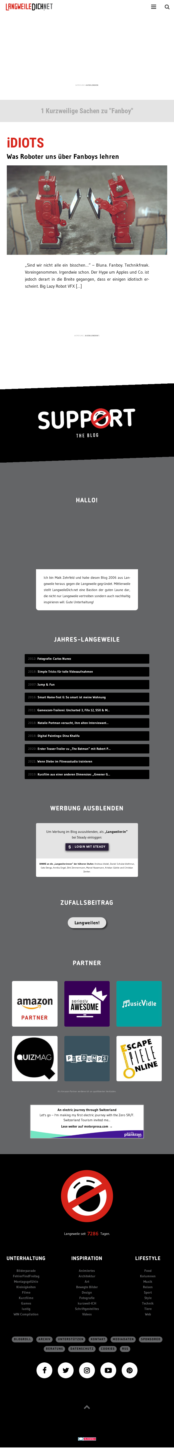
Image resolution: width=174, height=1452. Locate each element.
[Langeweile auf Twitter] (66, 1370)
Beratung (54, 1348)
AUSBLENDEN (92, 85)
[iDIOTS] (87, 209)
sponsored (151, 1339)
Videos (87, 1314)
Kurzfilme (26, 1298)
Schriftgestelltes (87, 1309)
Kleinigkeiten (26, 1287)
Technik (148, 1303)
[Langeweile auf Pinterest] (129, 1370)
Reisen (148, 1287)
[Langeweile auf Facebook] (44, 1370)
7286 (93, 1234)
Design (87, 1292)
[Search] (167, 7)
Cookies (108, 1348)
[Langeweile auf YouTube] (108, 1370)
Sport (148, 1292)
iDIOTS (25, 143)
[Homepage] (33, 7)
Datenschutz (82, 1348)
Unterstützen (71, 1339)
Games (26, 1303)
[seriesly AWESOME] (87, 1003)
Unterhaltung (26, 1258)
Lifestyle (148, 1258)
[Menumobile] (153, 7)
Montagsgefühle (26, 1281)
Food (148, 1270)
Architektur (87, 1276)
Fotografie (86, 1298)
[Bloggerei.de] (87, 1438)
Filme (26, 1292)
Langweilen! (87, 922)
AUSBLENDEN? (92, 335)
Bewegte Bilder (87, 1287)
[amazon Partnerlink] (34, 1003)
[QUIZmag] (34, 1058)
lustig (26, 1309)
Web (148, 1314)
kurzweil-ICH (87, 1303)
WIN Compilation (26, 1314)
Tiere (148, 1309)
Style (148, 1298)
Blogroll (22, 1339)
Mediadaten (123, 1339)
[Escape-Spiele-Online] (139, 1058)
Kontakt (98, 1339)
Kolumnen (148, 1276)
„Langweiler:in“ (116, 831)
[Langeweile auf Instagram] (87, 1370)
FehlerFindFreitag (26, 1276)
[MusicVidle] (139, 1003)
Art (87, 1281)
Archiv (45, 1339)
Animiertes (87, 1270)
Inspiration (86, 1258)
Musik (147, 1281)
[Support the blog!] (87, 423)
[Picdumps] (87, 1058)
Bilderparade (26, 1270)
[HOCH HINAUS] (87, 1407)
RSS (125, 1348)
